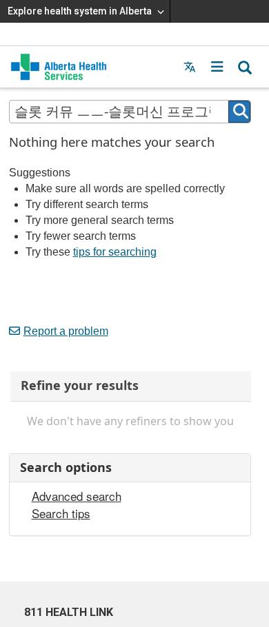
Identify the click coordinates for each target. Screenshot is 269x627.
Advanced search (76, 496)
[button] (217, 67)
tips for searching (115, 252)
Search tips (61, 513)
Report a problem (65, 331)
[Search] (239, 112)
